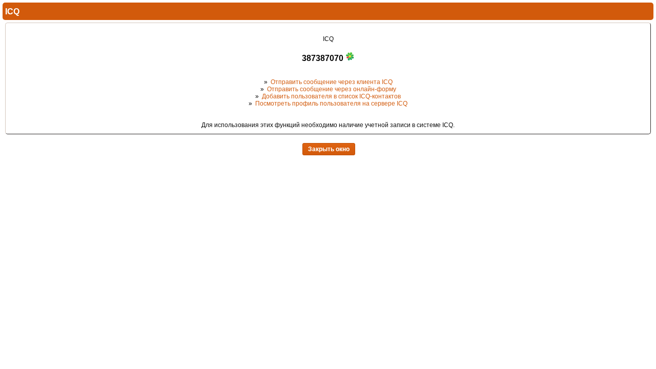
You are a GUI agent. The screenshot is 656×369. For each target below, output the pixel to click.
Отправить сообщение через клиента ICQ (332, 82)
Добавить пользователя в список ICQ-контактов (331, 96)
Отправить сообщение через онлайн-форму (331, 89)
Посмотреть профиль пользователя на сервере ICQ (331, 103)
